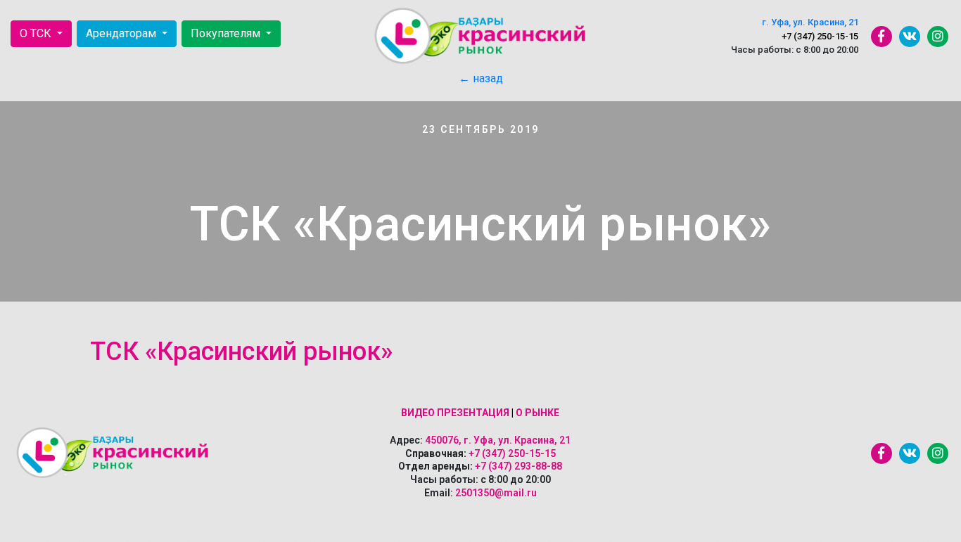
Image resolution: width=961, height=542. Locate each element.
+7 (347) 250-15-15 (820, 36)
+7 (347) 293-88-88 (518, 466)
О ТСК (37, 33)
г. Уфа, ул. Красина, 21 (810, 22)
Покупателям (227, 33)
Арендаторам (122, 33)
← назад (481, 78)
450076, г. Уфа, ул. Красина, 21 (498, 440)
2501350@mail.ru (496, 492)
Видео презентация (455, 412)
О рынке (537, 412)
